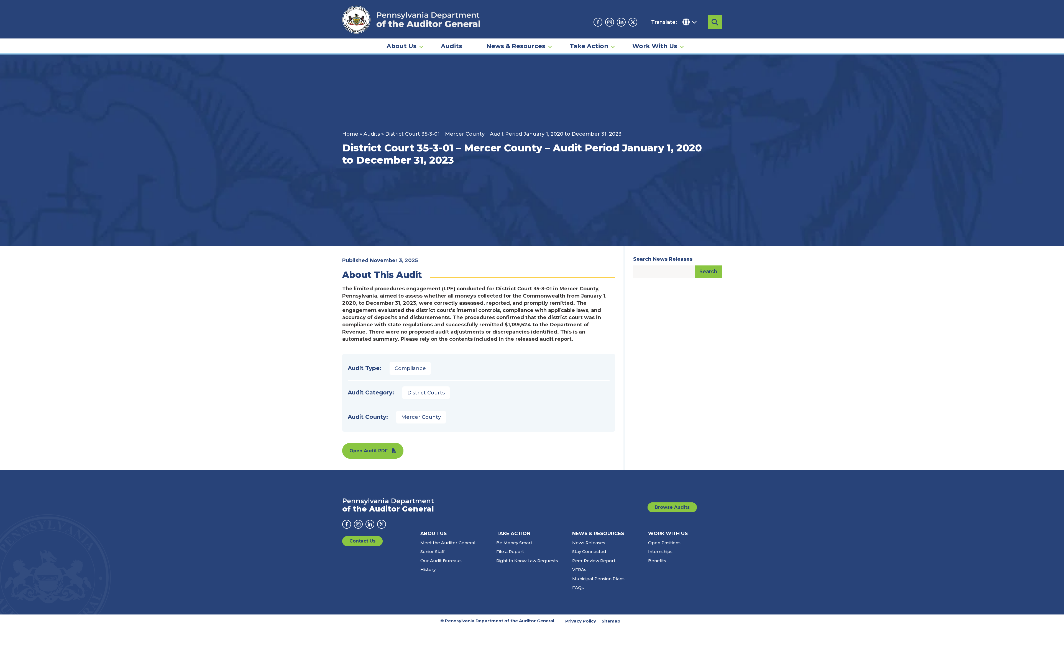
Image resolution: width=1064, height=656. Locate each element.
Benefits (657, 560)
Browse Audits (672, 507)
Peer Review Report (593, 560)
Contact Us (362, 541)
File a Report (510, 551)
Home (350, 134)
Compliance (410, 368)
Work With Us (654, 46)
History (428, 569)
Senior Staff (432, 551)
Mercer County (421, 417)
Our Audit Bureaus (441, 560)
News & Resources (515, 46)
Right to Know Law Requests (527, 560)
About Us (401, 46)
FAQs (578, 587)
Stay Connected (589, 551)
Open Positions (664, 542)
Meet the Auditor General (447, 542)
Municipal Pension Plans (598, 578)
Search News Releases (662, 259)
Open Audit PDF (368, 450)
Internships (660, 551)
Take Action (589, 46)
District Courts (426, 393)
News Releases (588, 542)
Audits (451, 46)
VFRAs (579, 569)
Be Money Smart (514, 542)
